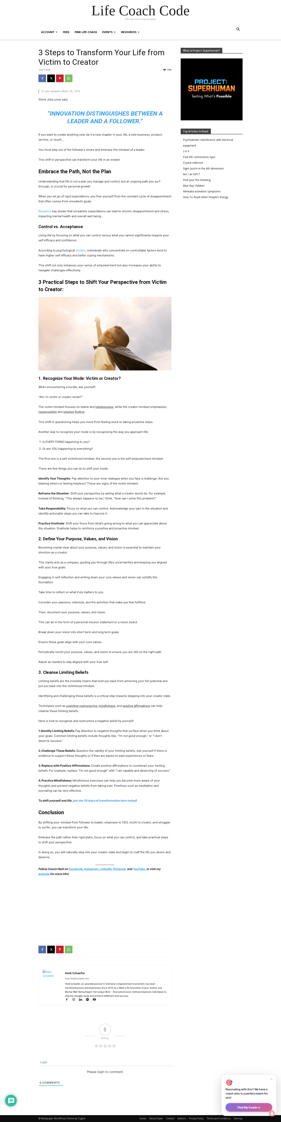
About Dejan (156, 1118)
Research (44, 211)
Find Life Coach (86, 32)
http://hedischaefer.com (77, 978)
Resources (128, 32)
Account (47, 32)
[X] (51, 78)
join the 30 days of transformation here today (104, 800)
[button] (238, 30)
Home (143, 1118)
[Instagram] (75, 999)
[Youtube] (96, 999)
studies (81, 250)
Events (107, 32)
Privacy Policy (196, 1118)
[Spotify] (89, 999)
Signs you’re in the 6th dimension (203, 168)
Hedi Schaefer (75, 973)
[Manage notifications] (272, 1114)
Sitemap (238, 1118)
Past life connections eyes (199, 157)
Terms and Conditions (219, 1118)
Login (43, 1062)
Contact (170, 1118)
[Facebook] (42, 78)
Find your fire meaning (197, 180)
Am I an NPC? (191, 174)
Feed (66, 32)
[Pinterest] (60, 78)
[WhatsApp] (68, 78)
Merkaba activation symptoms (202, 191)
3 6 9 (186, 151)
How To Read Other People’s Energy (205, 197)
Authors (181, 1118)
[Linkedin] (82, 999)
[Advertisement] (105, 908)
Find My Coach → (249, 1107)
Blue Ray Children (194, 185)
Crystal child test (193, 162)
